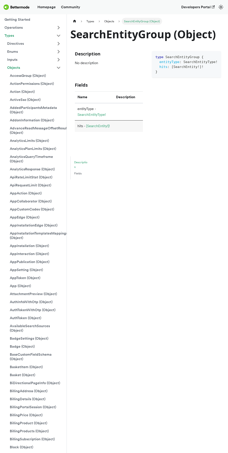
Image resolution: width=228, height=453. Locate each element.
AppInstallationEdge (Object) (33, 225)
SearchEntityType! (91, 114)
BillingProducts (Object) (29, 431)
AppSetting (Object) (26, 270)
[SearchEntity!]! (98, 126)
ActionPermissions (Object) (32, 84)
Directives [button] (15, 43)
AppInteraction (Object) (29, 254)
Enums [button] (12, 51)
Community (70, 7)
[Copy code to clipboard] (215, 56)
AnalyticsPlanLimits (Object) (33, 149)
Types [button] (9, 35)
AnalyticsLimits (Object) (29, 141)
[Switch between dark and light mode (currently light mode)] (220, 7)
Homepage (46, 7)
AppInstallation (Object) (29, 246)
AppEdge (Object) (24, 217)
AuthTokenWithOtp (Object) (32, 310)
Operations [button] (13, 27)
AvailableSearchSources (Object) (30, 328)
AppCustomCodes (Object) (32, 209)
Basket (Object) (22, 375)
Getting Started (17, 19)
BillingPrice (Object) (26, 415)
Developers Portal (196, 7)
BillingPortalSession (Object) (33, 407)
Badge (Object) (22, 346)
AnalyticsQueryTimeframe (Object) (31, 159)
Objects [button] (13, 67)
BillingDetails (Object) (27, 399)
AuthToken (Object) (25, 318)
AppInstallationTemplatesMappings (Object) (36, 235)
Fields (78, 173)
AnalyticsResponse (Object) (32, 169)
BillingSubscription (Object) (32, 439)
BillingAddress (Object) (28, 391)
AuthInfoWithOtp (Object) (31, 302)
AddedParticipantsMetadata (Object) (33, 110)
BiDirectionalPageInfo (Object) (35, 383)
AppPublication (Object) (29, 262)
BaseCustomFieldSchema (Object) (31, 356)
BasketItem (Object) (26, 367)
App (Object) (20, 286)
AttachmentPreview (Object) (33, 294)
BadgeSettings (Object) (29, 338)
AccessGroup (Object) (28, 75)
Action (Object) (22, 92)
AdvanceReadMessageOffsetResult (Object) (36, 130)
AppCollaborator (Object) (31, 201)
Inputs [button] (12, 59)
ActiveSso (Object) (25, 100)
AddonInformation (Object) (32, 120)
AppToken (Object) (25, 278)
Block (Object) (21, 447)
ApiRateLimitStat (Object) (31, 177)
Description (80, 165)
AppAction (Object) (26, 193)
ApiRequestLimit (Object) (30, 185)
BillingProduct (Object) (28, 423)
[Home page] (74, 21)
